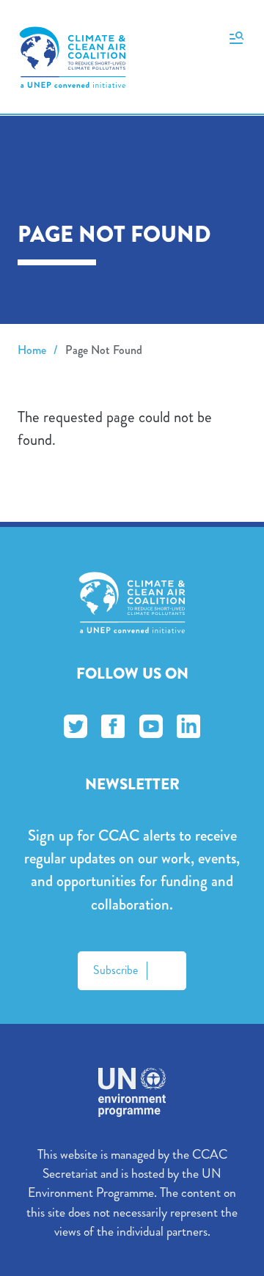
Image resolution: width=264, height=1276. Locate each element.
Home (32, 350)
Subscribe (115, 970)
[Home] (73, 57)
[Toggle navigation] (236, 36)
